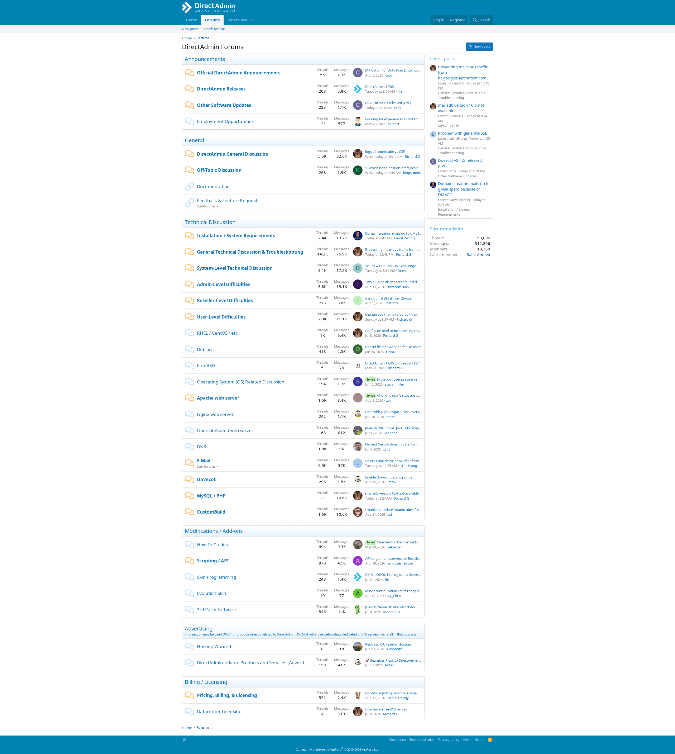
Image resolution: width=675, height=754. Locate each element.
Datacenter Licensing (219, 711)
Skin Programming (216, 577)
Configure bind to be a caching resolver (396, 330)
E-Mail (203, 461)
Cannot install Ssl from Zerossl (388, 298)
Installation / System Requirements (236, 236)
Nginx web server (215, 414)
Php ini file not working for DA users (393, 346)
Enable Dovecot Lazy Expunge (388, 477)
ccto (388, 75)
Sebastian (395, 547)
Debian (204, 349)
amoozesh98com (400, 563)
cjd (389, 514)
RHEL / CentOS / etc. (218, 333)
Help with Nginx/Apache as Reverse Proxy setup (403, 411)
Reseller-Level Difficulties (225, 300)
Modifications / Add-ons (214, 530)
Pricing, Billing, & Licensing (227, 695)
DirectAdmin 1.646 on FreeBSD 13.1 (392, 363)
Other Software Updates (224, 105)
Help (467, 739)
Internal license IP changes (386, 709)
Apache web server (218, 398)
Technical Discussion (210, 222)
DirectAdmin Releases (221, 89)
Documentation (213, 186)
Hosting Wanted (214, 646)
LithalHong (408, 465)
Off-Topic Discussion (219, 170)
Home (191, 19)
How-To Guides (212, 545)
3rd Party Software (216, 609)
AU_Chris (394, 595)
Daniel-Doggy (398, 697)
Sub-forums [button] (206, 206)
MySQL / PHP (211, 496)
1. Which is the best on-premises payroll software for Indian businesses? (421, 167)
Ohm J (391, 351)
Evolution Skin (211, 593)
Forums (212, 19)
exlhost (393, 123)
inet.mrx (392, 303)
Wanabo (391, 432)
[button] (252, 20)
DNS (201, 447)
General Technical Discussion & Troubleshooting (250, 252)
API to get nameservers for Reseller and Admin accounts (409, 558)
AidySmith (394, 649)
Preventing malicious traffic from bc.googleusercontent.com (412, 249)
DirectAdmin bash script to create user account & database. (418, 542)
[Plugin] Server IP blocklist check (390, 607)
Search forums (214, 28)
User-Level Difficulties (221, 317)
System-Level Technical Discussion (235, 268)
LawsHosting (404, 238)
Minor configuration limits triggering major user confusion (411, 591)
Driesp (403, 270)
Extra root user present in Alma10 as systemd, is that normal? (420, 379)
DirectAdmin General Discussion (232, 154)
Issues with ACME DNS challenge (390, 265)
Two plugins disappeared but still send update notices (407, 281)
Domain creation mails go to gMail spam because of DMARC (412, 233)
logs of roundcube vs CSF (385, 151)
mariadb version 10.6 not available (392, 493)
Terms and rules (421, 739)
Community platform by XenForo (337, 749)
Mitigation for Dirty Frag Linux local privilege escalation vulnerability (418, 70)
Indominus (391, 612)
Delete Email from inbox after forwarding (397, 460)
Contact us (397, 739)
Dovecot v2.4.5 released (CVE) (388, 102)
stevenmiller (394, 384)
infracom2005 (398, 286)
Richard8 (395, 368)
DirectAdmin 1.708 (379, 86)
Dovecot (206, 479)
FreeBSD (206, 365)
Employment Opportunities (225, 121)
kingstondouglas (416, 172)
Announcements (205, 59)
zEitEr (387, 449)
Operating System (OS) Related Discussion (241, 382)
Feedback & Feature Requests (228, 200)
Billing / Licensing (206, 681)
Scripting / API (213, 561)
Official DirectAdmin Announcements (238, 73)
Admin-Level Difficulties (223, 284)
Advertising (199, 628)
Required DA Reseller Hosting (388, 644)
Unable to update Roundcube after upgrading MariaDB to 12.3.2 (415, 509)
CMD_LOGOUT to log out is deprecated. (396, 574)
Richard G (412, 156)
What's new (238, 19)
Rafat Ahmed (478, 254)
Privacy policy (449, 739)
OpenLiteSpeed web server (225, 430)
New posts (190, 28)
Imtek (391, 416)
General (194, 140)
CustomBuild (211, 512)
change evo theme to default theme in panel (400, 314)
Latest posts (442, 58)
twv (388, 400)
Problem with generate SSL (462, 133)
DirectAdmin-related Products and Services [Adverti (250, 663)
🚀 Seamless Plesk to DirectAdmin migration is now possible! (412, 660)
